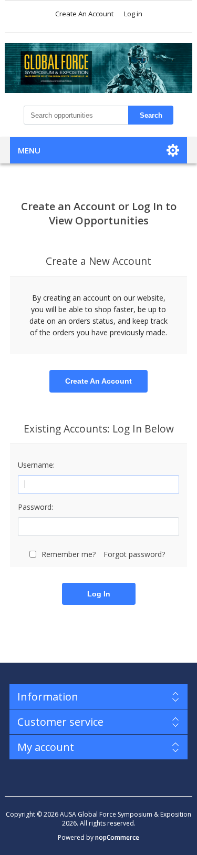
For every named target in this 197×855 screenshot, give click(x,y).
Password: (35, 507)
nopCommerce (117, 837)
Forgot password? (134, 554)
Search (151, 115)
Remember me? (69, 554)
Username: (36, 465)
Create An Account (84, 13)
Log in (133, 13)
